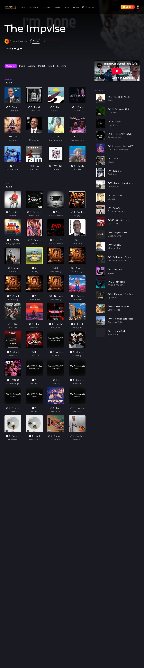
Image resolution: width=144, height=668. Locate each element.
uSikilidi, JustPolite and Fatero (34, 383)
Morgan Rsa (114, 248)
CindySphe (113, 186)
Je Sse (55, 169)
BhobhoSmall (115, 236)
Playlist (41, 66)
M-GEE (13, 215)
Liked (51, 66)
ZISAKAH (34, 355)
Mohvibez (13, 439)
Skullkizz (55, 110)
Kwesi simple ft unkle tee (77, 140)
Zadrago (112, 174)
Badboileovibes (56, 215)
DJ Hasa (112, 112)
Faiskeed (12, 140)
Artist (110, 100)
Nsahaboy (55, 271)
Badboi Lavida (77, 439)
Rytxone (112, 297)
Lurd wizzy (34, 110)
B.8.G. (111, 272)
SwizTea (13, 327)
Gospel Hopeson (117, 260)
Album (31, 66)
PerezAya (77, 243)
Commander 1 (56, 140)
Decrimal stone (116, 211)
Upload (129, 7)
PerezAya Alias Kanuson (12, 110)
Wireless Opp (13, 383)
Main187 (34, 243)
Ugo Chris (113, 125)
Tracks (22, 66)
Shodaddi (113, 334)
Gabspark (34, 215)
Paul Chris (113, 223)
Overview (10, 66)
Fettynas (55, 327)
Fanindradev (114, 137)
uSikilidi (77, 411)
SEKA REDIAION (116, 285)
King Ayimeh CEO (13, 243)
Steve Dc (56, 411)
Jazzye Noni (12, 169)
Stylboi (111, 199)
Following (62, 66)
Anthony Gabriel (116, 322)
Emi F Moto (114, 309)
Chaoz (111, 162)
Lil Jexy (34, 271)
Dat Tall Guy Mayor (118, 149)
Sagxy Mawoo (77, 215)
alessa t (34, 169)
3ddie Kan (55, 439)
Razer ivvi (77, 110)
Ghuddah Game (77, 169)
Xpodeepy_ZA (77, 355)
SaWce (55, 355)
